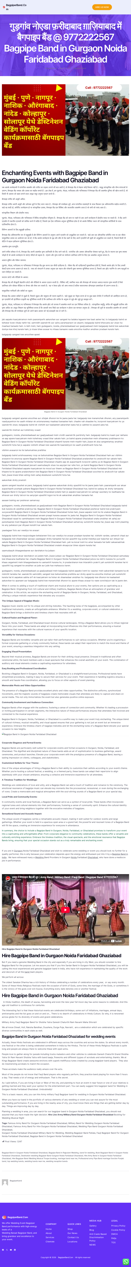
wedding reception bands (57, 1161)
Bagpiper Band (80, 68)
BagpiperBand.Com (18, 1217)
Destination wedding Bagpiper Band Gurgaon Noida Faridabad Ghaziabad (52, 1155)
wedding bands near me (35, 1161)
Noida (74, 857)
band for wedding (87, 1153)
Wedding (39, 857)
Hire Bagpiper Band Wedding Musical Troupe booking (34, 1158)
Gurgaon (18, 850)
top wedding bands (15, 1161)
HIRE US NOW (102, 7)
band (27, 972)
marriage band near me (67, 1158)
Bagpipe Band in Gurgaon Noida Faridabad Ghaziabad (25, 1153)
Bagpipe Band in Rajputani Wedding (64, 1153)
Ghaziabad (93, 857)
